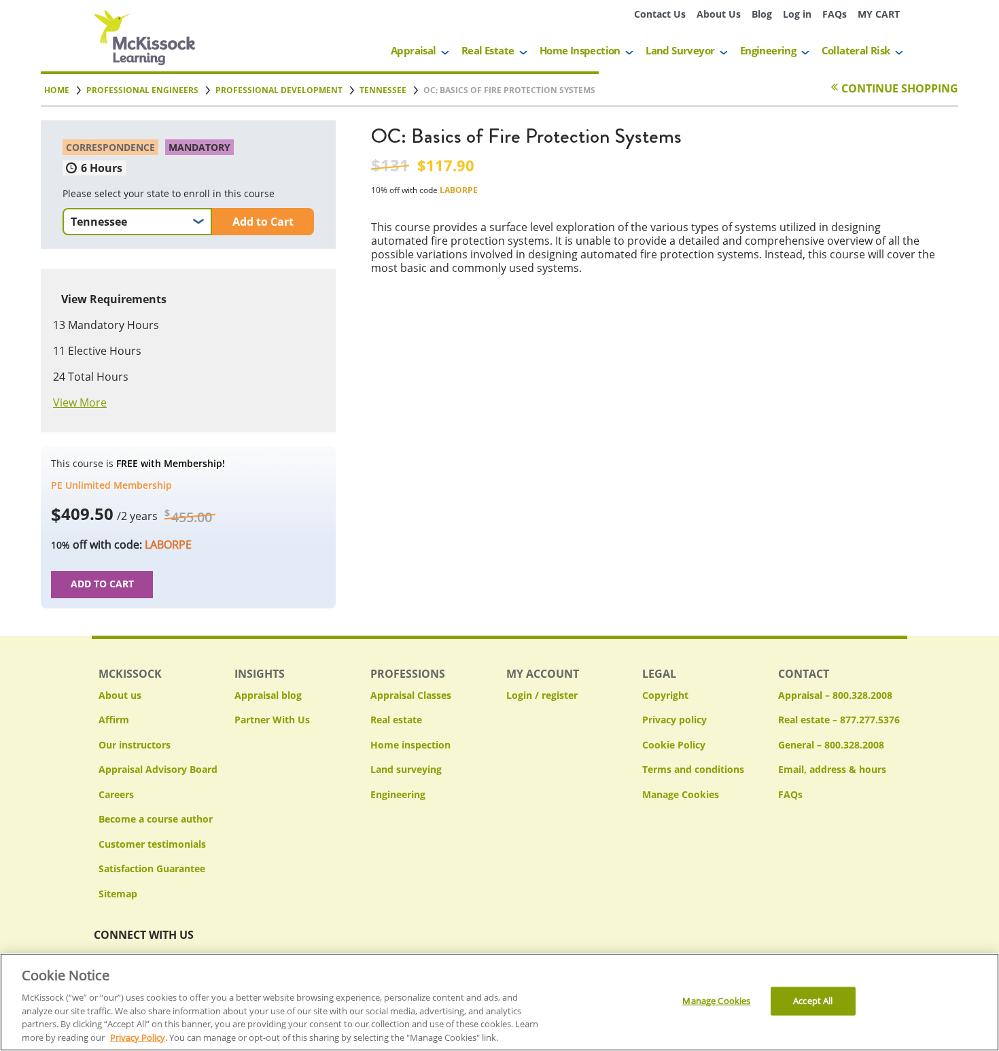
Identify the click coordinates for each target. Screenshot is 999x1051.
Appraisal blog (268, 695)
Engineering (768, 50)
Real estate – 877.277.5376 (839, 719)
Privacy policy (674, 719)
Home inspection (410, 744)
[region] (499, 1002)
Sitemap (118, 893)
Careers (116, 794)
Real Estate (487, 50)
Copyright (665, 695)
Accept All (812, 1001)
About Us (719, 13)
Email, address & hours (832, 769)
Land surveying (406, 769)
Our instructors (135, 744)
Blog (762, 13)
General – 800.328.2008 (831, 744)
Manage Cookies (680, 795)
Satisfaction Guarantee (152, 868)
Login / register (542, 695)
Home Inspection (580, 50)
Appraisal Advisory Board (158, 769)
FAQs (834, 13)
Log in (797, 13)
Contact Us (660, 13)
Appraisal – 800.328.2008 (835, 695)
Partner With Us (272, 719)
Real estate (396, 719)
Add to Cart (263, 221)
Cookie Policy (673, 744)
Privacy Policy (137, 1037)
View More (80, 402)
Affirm (114, 719)
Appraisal (413, 50)
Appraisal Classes (410, 695)
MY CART (879, 13)
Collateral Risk (856, 50)
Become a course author (156, 818)
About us (120, 695)
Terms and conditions (693, 769)
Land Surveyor (680, 50)
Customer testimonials (152, 844)
